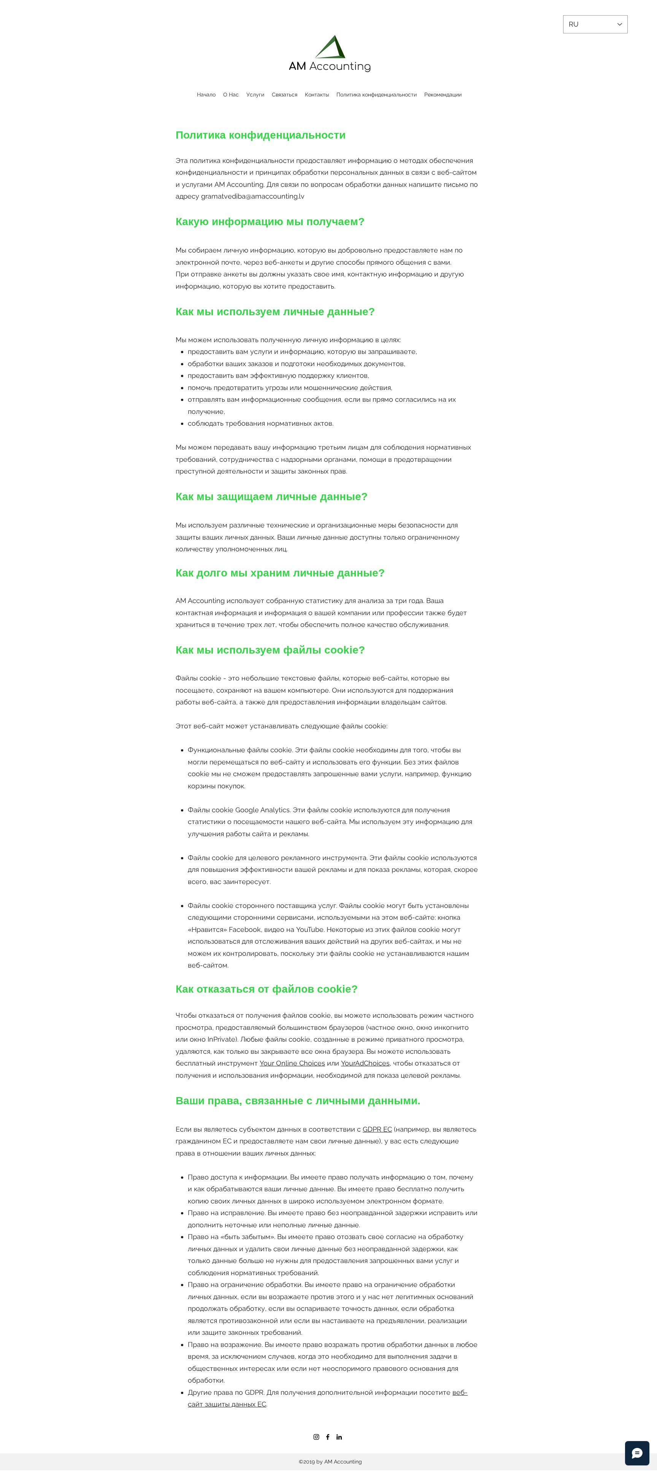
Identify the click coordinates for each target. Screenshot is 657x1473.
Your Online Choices (292, 1063)
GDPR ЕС (377, 1129)
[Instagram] (316, 1437)
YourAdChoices (365, 1063)
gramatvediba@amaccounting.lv (253, 196)
